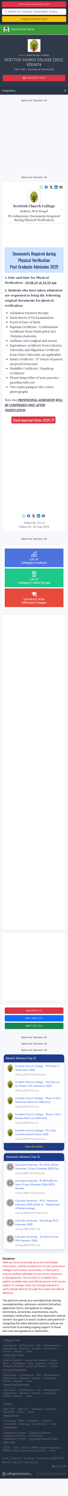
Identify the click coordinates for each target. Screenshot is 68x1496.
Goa (30, 1363)
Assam (53, 1360)
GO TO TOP (60, 1466)
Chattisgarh (18, 1363)
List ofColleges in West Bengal (34, 581)
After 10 (9, 1409)
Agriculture (9, 1345)
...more (28, 1351)
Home (22, 55)
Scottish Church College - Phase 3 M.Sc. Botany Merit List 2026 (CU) (38, 1118)
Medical (24, 1348)
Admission (34, 1010)
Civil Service (39, 1424)
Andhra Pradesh (12, 1360)
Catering (24, 1424)
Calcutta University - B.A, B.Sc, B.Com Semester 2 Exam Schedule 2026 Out (37, 1169)
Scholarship (35, 1435)
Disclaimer (29, 1458)
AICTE (6, 1447)
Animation (33, 1421)
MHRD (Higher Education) (46, 1447)
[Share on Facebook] (46, 187)
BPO (21, 1421)
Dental (7, 1351)
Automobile (9, 1424)
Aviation (36, 1348)
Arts (38, 1345)
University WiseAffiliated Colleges (34, 600)
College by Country (14, 1435)
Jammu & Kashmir (37, 1366)
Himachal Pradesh (13, 1366)
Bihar (6, 1363)
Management (51, 1345)
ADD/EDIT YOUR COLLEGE (26, 1462)
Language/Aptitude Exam (43, 1439)
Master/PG (9, 1412)
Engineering (10, 1348)
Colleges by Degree (14, 1433)
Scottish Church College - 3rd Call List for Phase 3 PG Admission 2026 (37, 1086)
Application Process (14, 1439)
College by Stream (39, 1433)
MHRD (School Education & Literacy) (24, 1450)
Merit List (34, 1025)
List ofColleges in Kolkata (34, 561)
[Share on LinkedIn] (56, 187)
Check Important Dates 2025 (32, 420)
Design (18, 1351)
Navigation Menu (21, 29)
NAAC (24, 1447)
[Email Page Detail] (61, 187)
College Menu (9, 90)
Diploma (37, 1409)
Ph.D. (21, 1412)
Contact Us (16, 1458)
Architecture (26, 1345)
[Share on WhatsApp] (41, 187)
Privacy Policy (43, 1458)
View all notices (34, 1146)
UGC (15, 1447)
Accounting (9, 1421)
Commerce (50, 1348)
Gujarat (40, 1363)
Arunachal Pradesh (36, 1360)
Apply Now (34, 1018)
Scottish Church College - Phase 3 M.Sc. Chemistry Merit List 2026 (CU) (38, 1102)
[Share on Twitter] (51, 187)
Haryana (52, 1363)
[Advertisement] (34, 139)
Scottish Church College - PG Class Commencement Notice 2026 (35, 1134)
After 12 (23, 1409)
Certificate (50, 1409)
